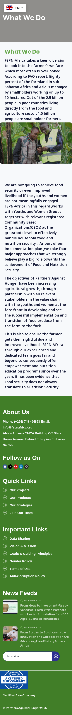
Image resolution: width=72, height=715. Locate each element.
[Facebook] (5, 466)
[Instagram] (26, 466)
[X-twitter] (10, 466)
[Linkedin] (21, 466)
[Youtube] (15, 466)
